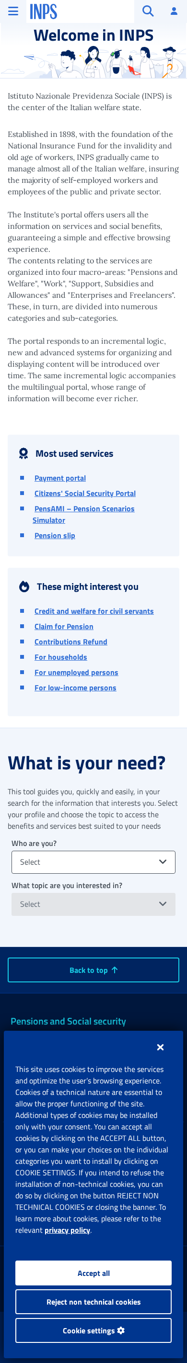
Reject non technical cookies (94, 1301)
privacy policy (67, 1230)
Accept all (94, 1273)
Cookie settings (90, 1330)
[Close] (160, 1047)
